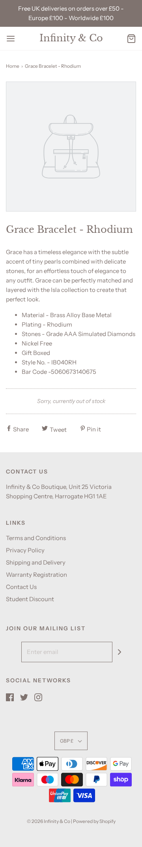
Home (12, 66)
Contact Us (21, 587)
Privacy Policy (25, 550)
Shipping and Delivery (35, 562)
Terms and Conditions (36, 538)
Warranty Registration (36, 574)
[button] (71, 741)
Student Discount (30, 599)
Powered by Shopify (94, 821)
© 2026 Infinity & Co (48, 821)
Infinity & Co (71, 38)
